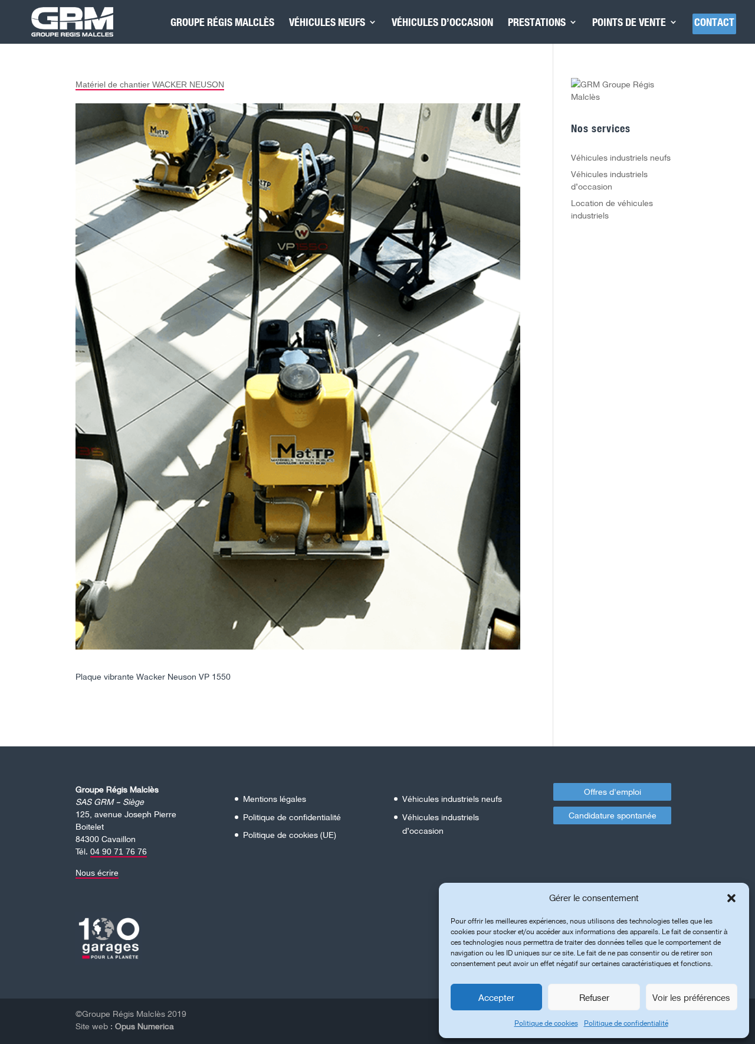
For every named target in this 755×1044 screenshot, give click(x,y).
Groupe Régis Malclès (222, 23)
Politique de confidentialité (626, 1023)
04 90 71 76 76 (118, 851)
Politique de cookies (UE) (289, 835)
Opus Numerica (144, 1026)
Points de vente (629, 23)
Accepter (496, 997)
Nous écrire (97, 872)
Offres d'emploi (612, 792)
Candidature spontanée (612, 815)
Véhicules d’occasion (442, 23)
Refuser (594, 997)
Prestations (537, 23)
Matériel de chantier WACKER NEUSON (150, 84)
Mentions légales (274, 799)
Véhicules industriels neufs (621, 157)
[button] (731, 898)
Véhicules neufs (327, 23)
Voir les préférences (691, 997)
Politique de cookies (546, 1023)
